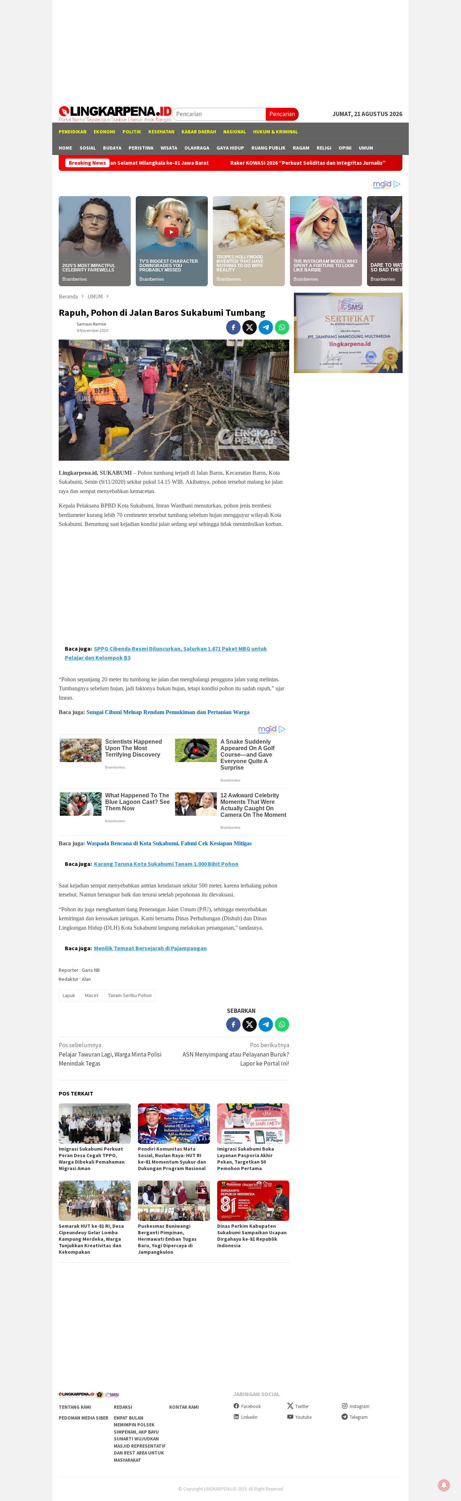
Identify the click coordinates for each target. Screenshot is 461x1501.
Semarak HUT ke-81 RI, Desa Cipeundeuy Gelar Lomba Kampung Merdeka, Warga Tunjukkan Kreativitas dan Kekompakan (91, 1239)
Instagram (360, 1406)
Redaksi (123, 1407)
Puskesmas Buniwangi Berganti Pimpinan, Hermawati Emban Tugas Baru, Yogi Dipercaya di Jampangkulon (167, 1239)
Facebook (251, 1406)
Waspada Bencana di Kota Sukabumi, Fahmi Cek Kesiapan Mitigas (169, 843)
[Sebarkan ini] (233, 327)
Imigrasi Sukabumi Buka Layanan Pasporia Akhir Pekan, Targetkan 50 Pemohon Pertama (245, 1159)
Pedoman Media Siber (83, 1418)
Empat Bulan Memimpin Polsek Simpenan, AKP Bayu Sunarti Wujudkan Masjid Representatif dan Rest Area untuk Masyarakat (140, 1439)
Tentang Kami (75, 1407)
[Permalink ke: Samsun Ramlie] (66, 327)
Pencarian (282, 114)
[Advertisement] (230, 50)
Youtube (303, 1417)
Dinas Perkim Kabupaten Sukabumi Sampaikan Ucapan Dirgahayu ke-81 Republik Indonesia (252, 1236)
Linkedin (249, 1417)
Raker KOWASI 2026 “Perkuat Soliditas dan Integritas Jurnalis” (258, 163)
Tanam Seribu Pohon (130, 995)
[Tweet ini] (249, 327)
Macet (91, 995)
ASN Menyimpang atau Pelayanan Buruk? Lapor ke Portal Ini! (236, 1054)
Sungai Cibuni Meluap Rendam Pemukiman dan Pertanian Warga (168, 712)
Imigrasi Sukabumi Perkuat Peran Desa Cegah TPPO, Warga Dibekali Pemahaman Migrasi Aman (92, 1159)
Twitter (302, 1406)
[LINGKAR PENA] (115, 114)
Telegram (359, 1417)
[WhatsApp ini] (282, 327)
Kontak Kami (184, 1407)
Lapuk (69, 995)
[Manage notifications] (444, 1485)
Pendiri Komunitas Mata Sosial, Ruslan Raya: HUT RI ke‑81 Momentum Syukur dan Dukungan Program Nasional (172, 1159)
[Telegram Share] (266, 327)
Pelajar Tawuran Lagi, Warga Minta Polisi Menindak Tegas (110, 1054)
